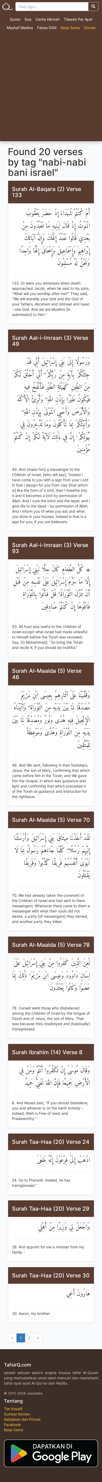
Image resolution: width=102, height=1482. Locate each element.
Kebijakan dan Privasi (22, 1419)
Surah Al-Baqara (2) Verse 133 (46, 192)
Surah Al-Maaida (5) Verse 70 (51, 820)
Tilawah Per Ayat (78, 19)
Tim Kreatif (13, 1409)
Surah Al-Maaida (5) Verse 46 (47, 674)
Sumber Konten (17, 1414)
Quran (15, 19)
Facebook (12, 1424)
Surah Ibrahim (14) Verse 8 (47, 1052)
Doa (28, 19)
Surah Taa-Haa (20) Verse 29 (50, 1208)
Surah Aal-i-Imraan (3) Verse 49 (50, 341)
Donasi (89, 27)
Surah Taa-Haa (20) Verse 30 (51, 1275)
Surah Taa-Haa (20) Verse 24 (50, 1142)
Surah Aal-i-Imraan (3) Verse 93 (50, 548)
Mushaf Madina (20, 27)
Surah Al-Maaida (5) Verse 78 (51, 945)
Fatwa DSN (46, 27)
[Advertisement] (51, 87)
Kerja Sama (70, 27)
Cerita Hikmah (48, 19)
